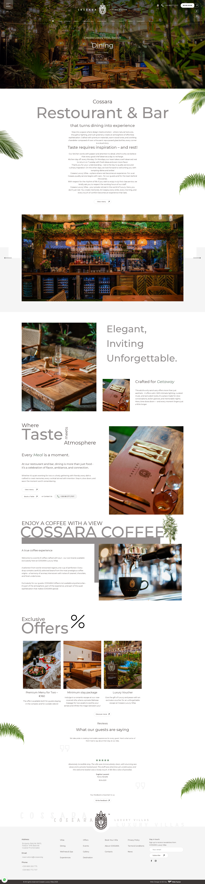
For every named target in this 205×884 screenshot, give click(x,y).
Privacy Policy (134, 840)
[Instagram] (197, 16)
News (130, 852)
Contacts (108, 852)
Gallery (130, 21)
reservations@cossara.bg (32, 857)
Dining (68, 21)
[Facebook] (197, 11)
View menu (101, 202)
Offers (112, 21)
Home (99, 52)
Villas (59, 21)
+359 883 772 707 (29, 870)
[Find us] (158, 5)
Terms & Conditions (136, 846)
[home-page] (53, 21)
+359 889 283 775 (29, 866)
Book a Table (29, 496)
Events (121, 21)
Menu (76, 21)
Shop (151, 21)
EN (7, 11)
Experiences (101, 21)
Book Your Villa (111, 840)
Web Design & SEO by (158, 882)
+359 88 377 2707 (67, 496)
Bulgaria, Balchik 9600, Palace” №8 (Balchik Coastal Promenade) (32, 845)
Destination (141, 21)
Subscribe (156, 855)
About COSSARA (112, 846)
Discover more (101, 714)
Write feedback (101, 800)
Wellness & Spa (88, 21)
